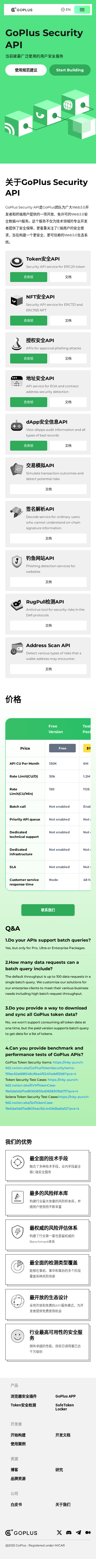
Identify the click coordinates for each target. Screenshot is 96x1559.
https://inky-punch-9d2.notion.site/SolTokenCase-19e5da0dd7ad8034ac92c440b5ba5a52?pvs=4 (47, 1102)
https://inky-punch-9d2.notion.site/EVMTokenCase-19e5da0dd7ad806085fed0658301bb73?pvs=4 (42, 1085)
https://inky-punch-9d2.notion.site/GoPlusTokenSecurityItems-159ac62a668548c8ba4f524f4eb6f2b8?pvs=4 (44, 1068)
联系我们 (48, 910)
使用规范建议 (26, 70)
